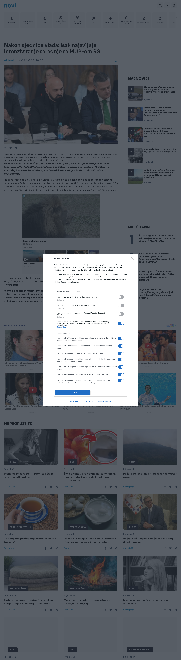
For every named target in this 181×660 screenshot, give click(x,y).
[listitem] (90, 291)
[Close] (133, 259)
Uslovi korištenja (104, 401)
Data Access (89, 401)
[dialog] (90, 330)
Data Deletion (75, 401)
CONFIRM (72, 392)
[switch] (121, 297)
